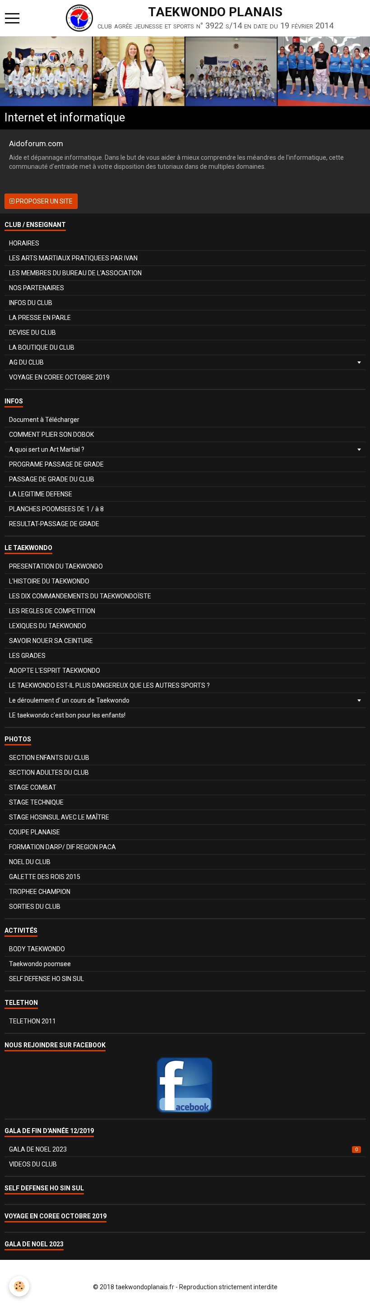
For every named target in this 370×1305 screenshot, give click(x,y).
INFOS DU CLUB (30, 302)
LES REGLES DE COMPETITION (52, 611)
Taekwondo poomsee (40, 963)
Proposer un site (43, 201)
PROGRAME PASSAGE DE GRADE (56, 464)
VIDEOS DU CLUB (33, 1164)
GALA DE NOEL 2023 (183, 1149)
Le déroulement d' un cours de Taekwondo (69, 700)
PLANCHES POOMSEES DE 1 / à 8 (56, 509)
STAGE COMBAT (32, 787)
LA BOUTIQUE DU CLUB (41, 347)
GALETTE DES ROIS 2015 (44, 876)
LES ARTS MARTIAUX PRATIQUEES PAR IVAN (73, 258)
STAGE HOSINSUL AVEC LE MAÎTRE (59, 817)
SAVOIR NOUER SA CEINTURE (51, 640)
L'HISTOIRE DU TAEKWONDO (49, 581)
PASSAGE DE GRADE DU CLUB (51, 479)
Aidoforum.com (36, 143)
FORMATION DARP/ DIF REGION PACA (62, 847)
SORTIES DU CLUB (34, 906)
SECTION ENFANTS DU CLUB (49, 757)
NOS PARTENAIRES (36, 288)
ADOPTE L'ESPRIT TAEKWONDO (54, 670)
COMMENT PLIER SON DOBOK (51, 434)
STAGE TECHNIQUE (36, 802)
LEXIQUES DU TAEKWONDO (47, 625)
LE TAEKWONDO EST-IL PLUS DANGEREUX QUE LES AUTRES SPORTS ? (109, 685)
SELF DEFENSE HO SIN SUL (46, 978)
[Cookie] (19, 1286)
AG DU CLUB (26, 362)
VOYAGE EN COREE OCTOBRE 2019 (59, 377)
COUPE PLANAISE (34, 832)
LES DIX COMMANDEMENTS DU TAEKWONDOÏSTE (80, 596)
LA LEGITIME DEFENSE (40, 494)
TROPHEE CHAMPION (39, 891)
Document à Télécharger (44, 419)
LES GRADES (27, 655)
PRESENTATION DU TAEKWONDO (56, 566)
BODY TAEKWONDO (37, 949)
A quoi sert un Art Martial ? (46, 449)
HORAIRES (24, 243)
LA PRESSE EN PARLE (40, 317)
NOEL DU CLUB (30, 861)
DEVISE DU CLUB (32, 332)
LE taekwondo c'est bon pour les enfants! (67, 715)
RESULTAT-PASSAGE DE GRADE (54, 524)
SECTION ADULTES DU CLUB (49, 772)
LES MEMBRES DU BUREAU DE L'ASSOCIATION (75, 273)
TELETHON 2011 (32, 1021)
